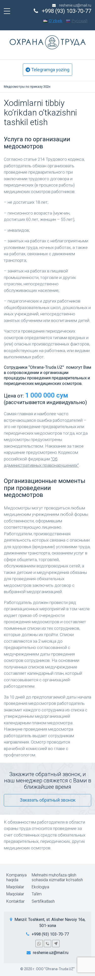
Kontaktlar (15, 901)
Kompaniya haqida (16, 877)
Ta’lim (37, 894)
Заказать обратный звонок (47, 800)
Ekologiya (40, 887)
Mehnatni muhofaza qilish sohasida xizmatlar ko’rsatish (57, 877)
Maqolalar (15, 887)
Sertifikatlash (43, 901)
